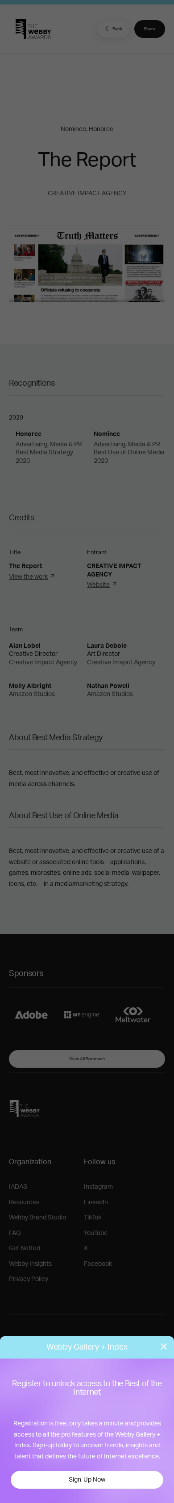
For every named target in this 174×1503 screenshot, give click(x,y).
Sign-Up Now (87, 1480)
